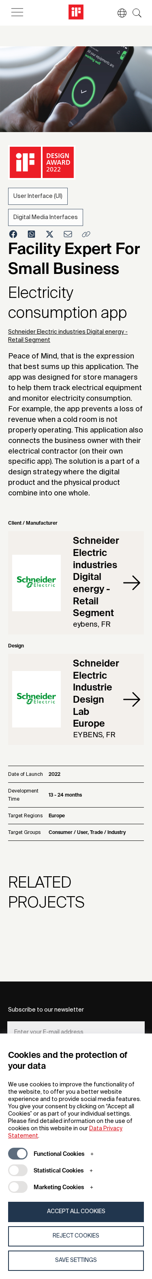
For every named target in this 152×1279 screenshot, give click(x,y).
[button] (117, 13)
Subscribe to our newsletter (46, 1010)
